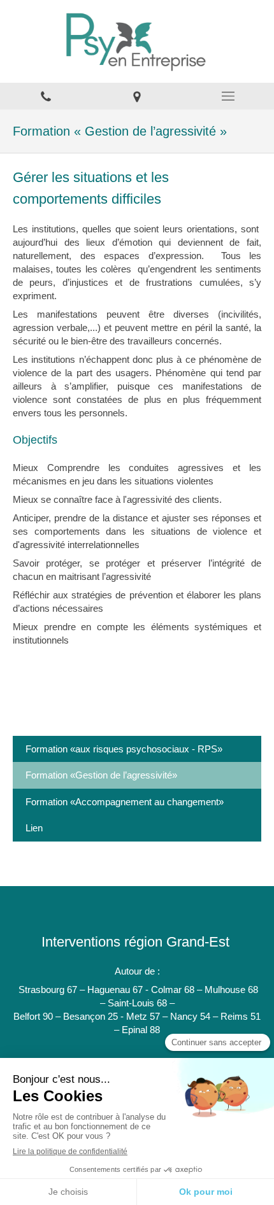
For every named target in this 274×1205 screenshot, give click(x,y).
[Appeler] (45, 96)
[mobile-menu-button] (228, 96)
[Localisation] (136, 96)
